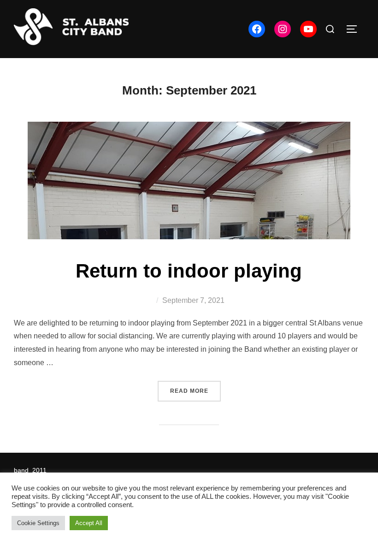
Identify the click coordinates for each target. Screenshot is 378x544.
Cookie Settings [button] (38, 523)
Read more (195, 390)
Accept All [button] (88, 523)
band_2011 (30, 470)
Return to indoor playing (189, 271)
